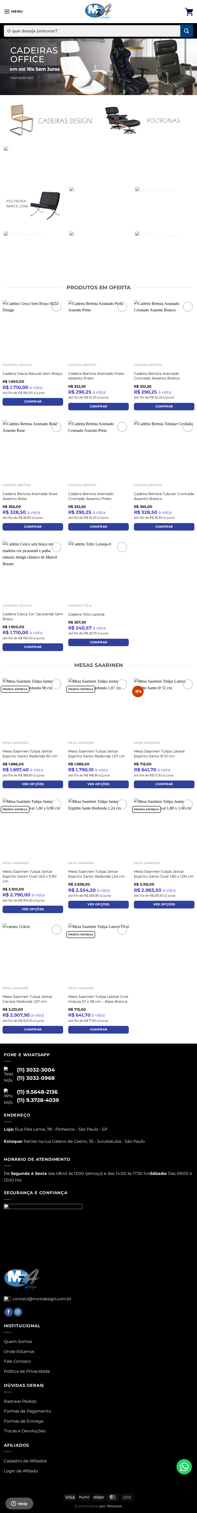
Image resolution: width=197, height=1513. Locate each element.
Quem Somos (18, 1341)
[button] (13, 11)
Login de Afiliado (21, 1471)
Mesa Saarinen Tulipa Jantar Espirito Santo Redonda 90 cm (30, 753)
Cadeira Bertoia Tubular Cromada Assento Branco (164, 496)
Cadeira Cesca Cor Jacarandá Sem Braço (33, 616)
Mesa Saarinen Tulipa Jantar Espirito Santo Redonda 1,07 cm (96, 753)
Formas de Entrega (23, 1421)
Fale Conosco (17, 1361)
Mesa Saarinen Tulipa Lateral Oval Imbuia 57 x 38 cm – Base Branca (98, 999)
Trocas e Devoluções (25, 1430)
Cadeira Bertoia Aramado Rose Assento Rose (30, 496)
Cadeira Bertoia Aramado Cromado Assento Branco (157, 376)
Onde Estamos (19, 1351)
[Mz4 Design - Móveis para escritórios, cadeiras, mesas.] (98, 11)
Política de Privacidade (27, 1371)
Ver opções (33, 784)
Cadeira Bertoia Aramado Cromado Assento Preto (90, 496)
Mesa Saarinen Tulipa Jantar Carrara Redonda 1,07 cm (28, 999)
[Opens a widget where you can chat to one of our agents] (19, 1504)
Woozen (114, 1506)
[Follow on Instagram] (18, 1312)
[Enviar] (186, 30)
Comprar (33, 401)
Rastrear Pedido (20, 1401)
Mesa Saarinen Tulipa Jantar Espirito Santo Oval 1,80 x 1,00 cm (164, 874)
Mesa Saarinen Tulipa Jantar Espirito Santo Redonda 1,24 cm (96, 874)
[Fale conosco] (184, 1466)
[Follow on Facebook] (8, 1312)
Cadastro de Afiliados (25, 1461)
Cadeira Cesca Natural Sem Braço (32, 373)
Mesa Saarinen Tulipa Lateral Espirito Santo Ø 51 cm (159, 753)
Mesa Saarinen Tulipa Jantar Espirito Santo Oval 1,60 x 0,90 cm (29, 876)
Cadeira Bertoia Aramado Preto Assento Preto (96, 376)
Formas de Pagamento (27, 1411)
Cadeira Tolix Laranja (86, 614)
